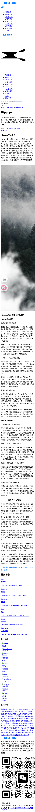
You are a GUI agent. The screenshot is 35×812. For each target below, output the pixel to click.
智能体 (7, 728)
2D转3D (25, 735)
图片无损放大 (26, 721)
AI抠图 (24, 709)
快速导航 (4, 810)
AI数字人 (23, 718)
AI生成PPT (6, 718)
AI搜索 (23, 723)
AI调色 (30, 723)
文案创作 (12, 714)
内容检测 (17, 735)
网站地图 (30, 808)
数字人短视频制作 (12, 721)
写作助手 (9, 716)
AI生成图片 (23, 711)
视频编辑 (23, 725)
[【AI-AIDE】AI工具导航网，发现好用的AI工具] (7, 35)
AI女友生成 (22, 714)
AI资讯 (14, 718)
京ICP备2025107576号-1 (18, 808)
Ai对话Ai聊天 (7, 735)
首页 (2, 107)
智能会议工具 (20, 730)
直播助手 (5, 709)
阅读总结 (15, 728)
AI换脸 (15, 725)
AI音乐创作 (19, 732)
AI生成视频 (19, 716)
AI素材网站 (19, 107)
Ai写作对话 (6, 725)
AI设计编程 (9, 107)
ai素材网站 (9, 128)
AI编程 (15, 723)
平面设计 (24, 728)
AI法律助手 (9, 732)
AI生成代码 (6, 723)
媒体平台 (29, 732)
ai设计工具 (15, 709)
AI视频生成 (11, 711)
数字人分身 (9, 730)
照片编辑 (29, 716)
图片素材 (17, 128)
